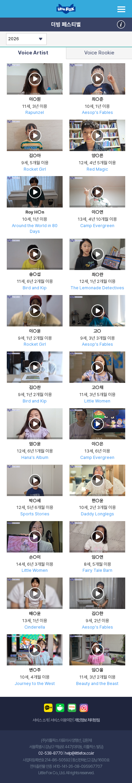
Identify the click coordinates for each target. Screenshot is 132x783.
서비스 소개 (40, 720)
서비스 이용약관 (61, 720)
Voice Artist (33, 53)
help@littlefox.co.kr (79, 753)
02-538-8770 (50, 753)
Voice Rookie (99, 53)
